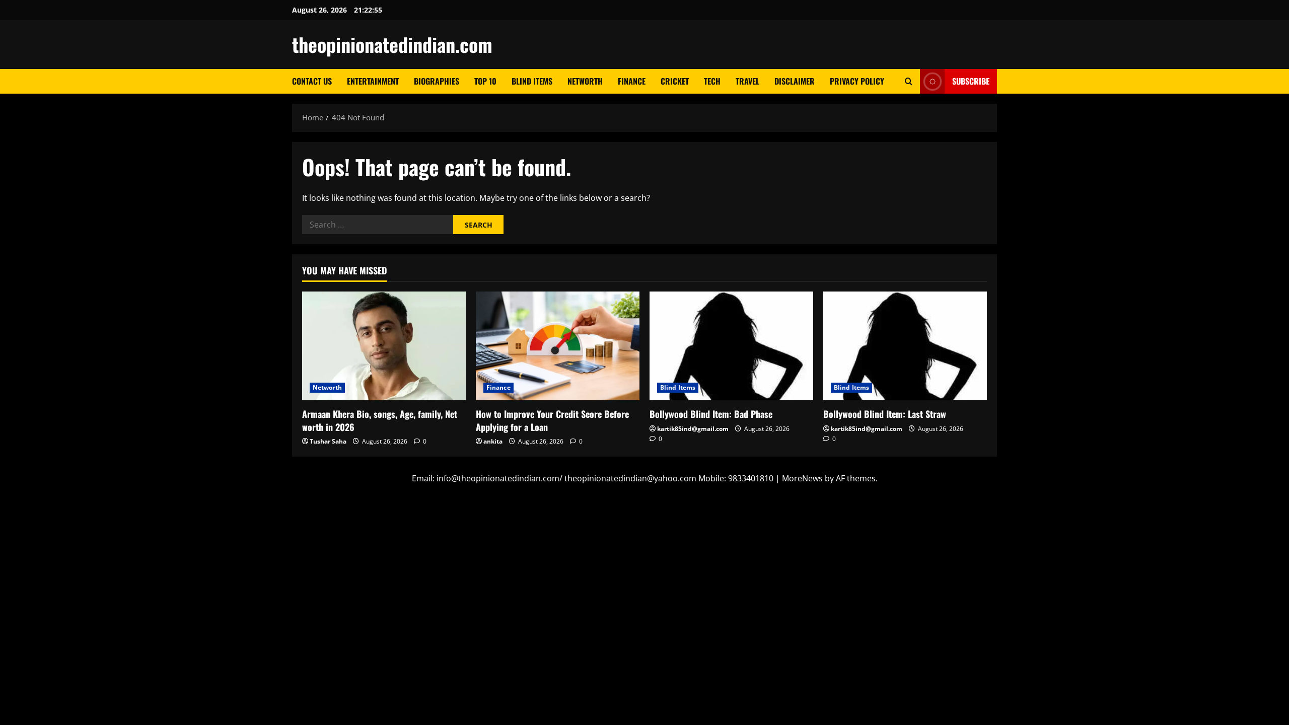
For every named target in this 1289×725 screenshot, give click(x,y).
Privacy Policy (857, 81)
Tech (712, 81)
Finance (632, 81)
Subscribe (970, 81)
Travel (747, 81)
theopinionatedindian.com (392, 44)
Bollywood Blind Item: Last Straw (884, 413)
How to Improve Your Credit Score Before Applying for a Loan (552, 420)
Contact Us (312, 81)
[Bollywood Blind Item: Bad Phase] (731, 346)
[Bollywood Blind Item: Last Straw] (905, 346)
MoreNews (802, 478)
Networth (585, 81)
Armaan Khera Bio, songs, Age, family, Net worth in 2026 (379, 420)
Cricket (675, 81)
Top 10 (485, 81)
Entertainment (373, 81)
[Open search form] (908, 81)
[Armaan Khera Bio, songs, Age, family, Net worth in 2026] (384, 346)
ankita (493, 441)
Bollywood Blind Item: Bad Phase (711, 413)
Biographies (436, 81)
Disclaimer (794, 81)
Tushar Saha (328, 441)
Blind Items (532, 81)
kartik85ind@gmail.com (693, 428)
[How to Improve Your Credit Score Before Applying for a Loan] (557, 346)
